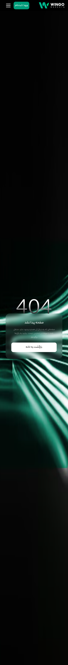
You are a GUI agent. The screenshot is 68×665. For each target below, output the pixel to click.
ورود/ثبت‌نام (21, 5)
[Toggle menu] (8, 5)
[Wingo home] (51, 5)
